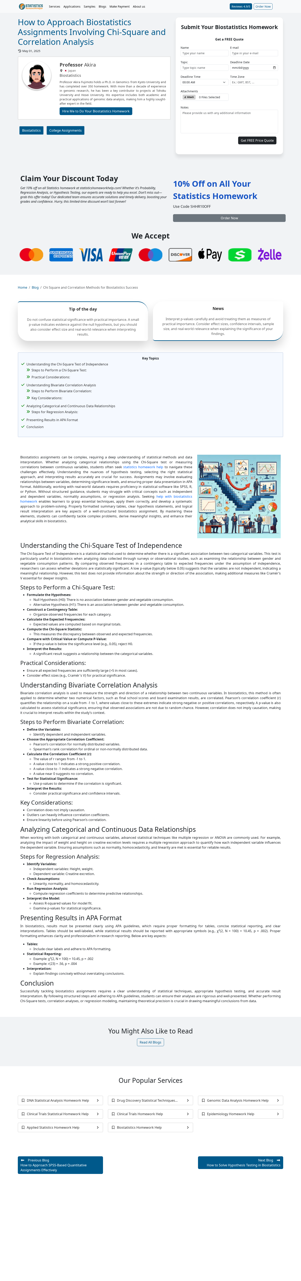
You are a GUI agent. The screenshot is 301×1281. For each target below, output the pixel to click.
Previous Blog (53, 1165)
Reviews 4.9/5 (241, 6)
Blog (35, 287)
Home (22, 287)
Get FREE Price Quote (257, 140)
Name (185, 48)
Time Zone (237, 77)
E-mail (234, 48)
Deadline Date (240, 62)
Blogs (102, 6)
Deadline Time (190, 77)
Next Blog (244, 1162)
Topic (184, 62)
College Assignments (65, 130)
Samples (89, 6)
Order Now (263, 6)
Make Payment (120, 6)
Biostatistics (31, 130)
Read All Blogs (150, 1042)
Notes (185, 107)
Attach (190, 97)
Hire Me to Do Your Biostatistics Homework (96, 111)
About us (139, 6)
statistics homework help (143, 467)
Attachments (189, 91)
